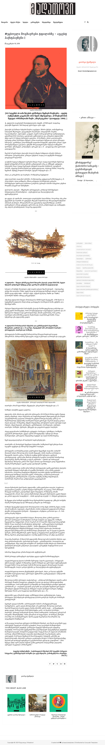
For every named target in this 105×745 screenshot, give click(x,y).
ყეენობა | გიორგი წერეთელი (16, 715)
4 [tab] (87, 181)
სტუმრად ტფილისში (88, 268)
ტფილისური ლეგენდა (82, 274)
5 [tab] (90, 181)
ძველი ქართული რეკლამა (83, 295)
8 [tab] (87, 184)
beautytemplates (68, 742)
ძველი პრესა (15, 22)
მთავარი (4, 22)
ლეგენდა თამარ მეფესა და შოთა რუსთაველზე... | (91, 359)
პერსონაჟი (88, 258)
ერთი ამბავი (88, 243)
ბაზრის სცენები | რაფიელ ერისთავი (37, 715)
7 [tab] (96, 181)
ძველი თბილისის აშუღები (83, 286)
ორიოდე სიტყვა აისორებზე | (91, 314)
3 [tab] (84, 181)
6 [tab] (93, 181)
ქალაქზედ (79, 283)
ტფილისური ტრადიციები (83, 277)
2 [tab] (81, 181)
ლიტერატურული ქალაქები (84, 249)
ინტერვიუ (79, 246)
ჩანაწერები (87, 283)
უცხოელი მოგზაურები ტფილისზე (85, 280)
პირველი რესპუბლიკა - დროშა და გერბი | (91, 373)
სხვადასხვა (46, 22)
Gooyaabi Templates (91, 742)
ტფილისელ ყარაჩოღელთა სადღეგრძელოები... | (91, 387)
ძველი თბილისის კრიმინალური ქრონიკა (87, 289)
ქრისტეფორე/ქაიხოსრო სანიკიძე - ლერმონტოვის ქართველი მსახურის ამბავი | (87, 169)
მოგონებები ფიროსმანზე (83, 255)
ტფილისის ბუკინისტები (91, 271)
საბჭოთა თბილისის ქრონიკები (84, 264)
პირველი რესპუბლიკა (82, 261)
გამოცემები (35, 22)
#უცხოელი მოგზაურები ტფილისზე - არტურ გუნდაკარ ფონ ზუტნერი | (58, 716)
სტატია (25, 22)
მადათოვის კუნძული (82, 252)
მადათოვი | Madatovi (26, 742)
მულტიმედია (58, 22)
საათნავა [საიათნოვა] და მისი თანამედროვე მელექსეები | (91, 329)
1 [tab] (78, 181)
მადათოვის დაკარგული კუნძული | (91, 402)
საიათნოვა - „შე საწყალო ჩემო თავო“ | (91, 344)
